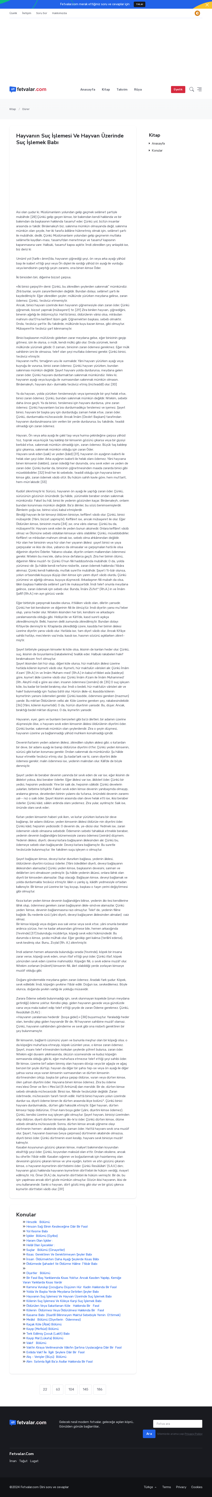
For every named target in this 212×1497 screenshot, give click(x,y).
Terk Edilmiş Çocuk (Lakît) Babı (48, 1334)
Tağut (23, 1461)
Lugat (34, 1461)
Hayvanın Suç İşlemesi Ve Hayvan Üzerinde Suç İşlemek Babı (69, 1296)
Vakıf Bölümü (36, 1343)
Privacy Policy (193, 1433)
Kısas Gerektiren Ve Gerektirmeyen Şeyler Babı (59, 1254)
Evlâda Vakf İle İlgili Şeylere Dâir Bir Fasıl (55, 1352)
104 (71, 1389)
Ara (149, 1434)
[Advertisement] (106, 49)
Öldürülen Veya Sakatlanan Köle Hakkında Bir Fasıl (62, 1306)
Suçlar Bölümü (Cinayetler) (45, 1250)
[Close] (207, 5)
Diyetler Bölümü (38, 1273)
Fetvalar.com (29, 1487)
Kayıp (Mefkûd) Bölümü (42, 1329)
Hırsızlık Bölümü (38, 1222)
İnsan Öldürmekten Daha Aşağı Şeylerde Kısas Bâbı (62, 1259)
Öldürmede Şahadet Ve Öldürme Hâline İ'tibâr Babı (61, 1264)
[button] (191, 89)
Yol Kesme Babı (37, 1231)
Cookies (196, 1487)
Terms (166, 1487)
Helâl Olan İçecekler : (40, 1245)
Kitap (106, 89)
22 (45, 1389)
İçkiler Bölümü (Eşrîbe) (42, 1236)
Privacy (181, 1487)
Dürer (26, 109)
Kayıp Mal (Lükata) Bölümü (44, 1338)
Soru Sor (41, 13)
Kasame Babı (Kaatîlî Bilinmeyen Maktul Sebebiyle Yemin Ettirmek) (73, 1315)
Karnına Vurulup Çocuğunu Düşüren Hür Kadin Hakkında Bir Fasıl (71, 1287)
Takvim (122, 89)
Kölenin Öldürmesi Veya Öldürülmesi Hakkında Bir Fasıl (65, 1310)
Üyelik (13, 13)
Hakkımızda (59, 13)
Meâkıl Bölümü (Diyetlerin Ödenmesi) (53, 1319)
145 (85, 1389)
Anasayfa (87, 89)
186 (99, 1389)
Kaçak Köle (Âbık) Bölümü (44, 1324)
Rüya (138, 89)
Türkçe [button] (149, 1487)
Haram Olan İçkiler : (39, 1240)
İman (13, 1461)
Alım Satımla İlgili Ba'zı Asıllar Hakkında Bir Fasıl (59, 1361)
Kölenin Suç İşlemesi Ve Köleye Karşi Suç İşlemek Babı (63, 1301)
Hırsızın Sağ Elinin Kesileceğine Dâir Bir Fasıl (57, 1226)
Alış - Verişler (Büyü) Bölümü (46, 1357)
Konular (157, 151)
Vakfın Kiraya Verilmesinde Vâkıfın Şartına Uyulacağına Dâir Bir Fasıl (74, 1347)
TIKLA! (139, 4)
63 (58, 1389)
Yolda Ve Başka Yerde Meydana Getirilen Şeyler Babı (62, 1292)
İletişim (26, 13)
